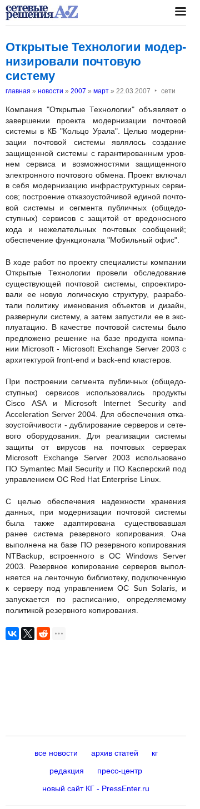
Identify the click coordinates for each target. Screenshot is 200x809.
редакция (66, 770)
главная (18, 91)
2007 (78, 91)
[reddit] (43, 633)
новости (50, 91)
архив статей (114, 752)
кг (155, 752)
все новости (56, 752)
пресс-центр (119, 770)
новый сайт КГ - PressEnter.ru (95, 788)
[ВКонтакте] (12, 633)
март (101, 91)
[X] (27, 633)
